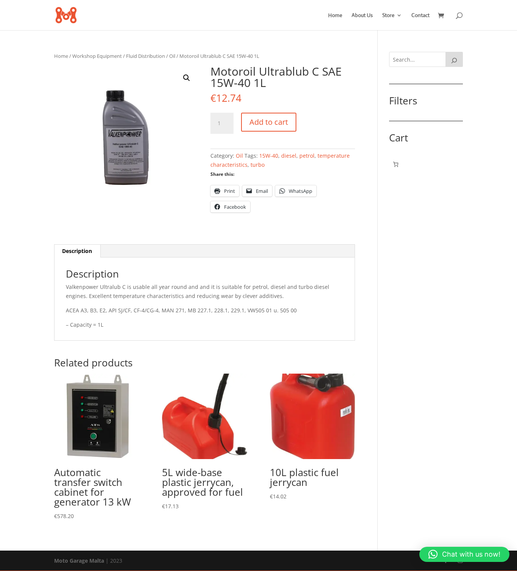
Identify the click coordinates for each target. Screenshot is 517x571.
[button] (186, 78)
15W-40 (268, 155)
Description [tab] (77, 250)
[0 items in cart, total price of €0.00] (395, 164)
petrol (307, 155)
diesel (288, 155)
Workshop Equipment (97, 56)
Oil (172, 56)
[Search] (454, 59)
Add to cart (268, 122)
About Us (362, 15)
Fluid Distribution (145, 56)
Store (388, 15)
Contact (420, 15)
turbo (258, 164)
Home (335, 15)
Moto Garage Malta (79, 560)
